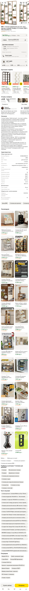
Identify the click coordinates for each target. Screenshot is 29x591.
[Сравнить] (21, 3)
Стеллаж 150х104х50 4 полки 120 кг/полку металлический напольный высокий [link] (21, 280)
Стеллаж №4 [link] (18, 450)
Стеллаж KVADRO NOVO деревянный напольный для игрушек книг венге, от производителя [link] (6, 89)
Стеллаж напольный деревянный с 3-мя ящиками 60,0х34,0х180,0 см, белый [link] (7, 304)
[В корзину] (10, 83)
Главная (3, 589)
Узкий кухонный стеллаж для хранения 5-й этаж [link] (7, 327)
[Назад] (3, 3)
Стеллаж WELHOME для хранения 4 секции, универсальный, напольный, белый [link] (6, 352)
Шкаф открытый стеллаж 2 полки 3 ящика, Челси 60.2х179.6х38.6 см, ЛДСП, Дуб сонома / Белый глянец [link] (21, 352)
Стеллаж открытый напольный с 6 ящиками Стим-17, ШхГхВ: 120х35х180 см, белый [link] (6, 280)
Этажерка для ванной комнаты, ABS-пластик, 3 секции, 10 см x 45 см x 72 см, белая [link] (7, 402)
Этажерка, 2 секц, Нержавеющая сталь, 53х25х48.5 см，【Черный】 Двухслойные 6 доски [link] (7, 377)
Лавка (9, 589)
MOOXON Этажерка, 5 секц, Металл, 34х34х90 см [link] (20, 255)
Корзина (20, 589)
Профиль (26, 589)
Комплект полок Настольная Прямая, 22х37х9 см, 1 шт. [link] (19, 402)
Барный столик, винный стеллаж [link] (6, 451)
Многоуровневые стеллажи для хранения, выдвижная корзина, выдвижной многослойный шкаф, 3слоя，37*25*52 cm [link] (7, 255)
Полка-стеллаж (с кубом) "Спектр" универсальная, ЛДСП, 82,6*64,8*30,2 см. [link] (21, 304)
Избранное (14, 589)
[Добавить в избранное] (24, 3)
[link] (4, 470)
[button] (3, 23)
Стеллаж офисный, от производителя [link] (16, 89)
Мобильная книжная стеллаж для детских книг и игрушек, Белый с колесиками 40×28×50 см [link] (7, 230)
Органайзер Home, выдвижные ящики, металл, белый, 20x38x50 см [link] (21, 327)
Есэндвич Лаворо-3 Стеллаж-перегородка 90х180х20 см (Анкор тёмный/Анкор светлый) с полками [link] (7, 426)
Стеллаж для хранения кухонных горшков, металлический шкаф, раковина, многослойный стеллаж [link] (21, 377)
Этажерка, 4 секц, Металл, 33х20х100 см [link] (21, 426)
